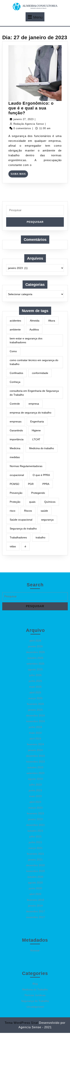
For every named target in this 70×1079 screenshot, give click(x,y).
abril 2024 (35, 738)
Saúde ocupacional (21, 519)
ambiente (15, 329)
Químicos (49, 501)
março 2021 (35, 848)
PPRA (45, 483)
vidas (13, 546)
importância (17, 439)
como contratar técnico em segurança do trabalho (34, 362)
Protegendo (38, 492)
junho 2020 (35, 888)
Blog (35, 983)
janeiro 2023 (35, 819)
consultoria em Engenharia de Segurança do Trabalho (34, 392)
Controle (15, 403)
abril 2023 (35, 801)
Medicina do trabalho (41, 448)
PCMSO (14, 483)
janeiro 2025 (35, 709)
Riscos (28, 510)
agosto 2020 (35, 882)
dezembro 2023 (35, 755)
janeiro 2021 (35, 859)
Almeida (34, 320)
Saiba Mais (19, 174)
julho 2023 (35, 784)
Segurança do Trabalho (35, 1000)
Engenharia (37, 421)
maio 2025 (35, 686)
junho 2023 (35, 790)
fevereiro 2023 (35, 813)
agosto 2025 (35, 669)
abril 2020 (35, 894)
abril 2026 (35, 640)
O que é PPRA (41, 475)
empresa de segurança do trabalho (30, 412)
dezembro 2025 (35, 652)
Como (13, 351)
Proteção (15, 501)
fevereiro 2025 (35, 703)
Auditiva (34, 329)
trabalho (40, 537)
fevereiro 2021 (35, 853)
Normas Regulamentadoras (26, 466)
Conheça (15, 381)
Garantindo (16, 430)
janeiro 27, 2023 (23, 119)
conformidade (40, 372)
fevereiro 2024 (35, 744)
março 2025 (35, 698)
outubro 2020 (35, 876)
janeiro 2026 (35, 646)
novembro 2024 (35, 721)
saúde (44, 510)
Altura (51, 320)
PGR (31, 483)
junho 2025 (35, 680)
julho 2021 (35, 836)
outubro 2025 (35, 657)
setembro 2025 (35, 663)
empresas (15, 421)
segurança (47, 519)
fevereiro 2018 (35, 899)
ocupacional (17, 475)
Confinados (16, 372)
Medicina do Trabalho (35, 989)
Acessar (35, 950)
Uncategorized (35, 1006)
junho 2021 (35, 842)
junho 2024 (35, 727)
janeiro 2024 (35, 750)
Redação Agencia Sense (28, 123)
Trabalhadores (18, 537)
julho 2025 (35, 675)
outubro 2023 (35, 767)
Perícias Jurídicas (35, 995)
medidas (15, 457)
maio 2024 (35, 732)
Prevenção (16, 492)
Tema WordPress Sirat (21, 1022)
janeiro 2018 (35, 905)
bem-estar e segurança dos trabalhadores (26, 340)
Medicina (15, 448)
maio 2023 (35, 796)
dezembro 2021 (35, 824)
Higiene (36, 430)
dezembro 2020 (35, 865)
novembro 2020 (35, 871)
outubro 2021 (35, 830)
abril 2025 (35, 692)
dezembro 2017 (35, 911)
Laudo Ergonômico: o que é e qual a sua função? (31, 108)
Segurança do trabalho (23, 528)
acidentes (15, 320)
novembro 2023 (35, 761)
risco (12, 510)
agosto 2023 (35, 778)
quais (32, 501)
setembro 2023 (35, 773)
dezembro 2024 (35, 715)
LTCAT (36, 439)
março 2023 (35, 807)
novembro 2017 (35, 917)
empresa (34, 403)
